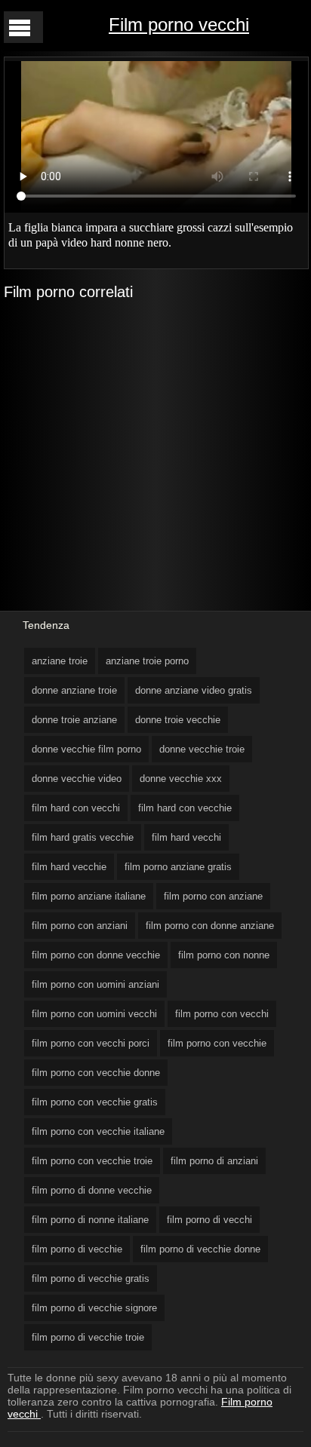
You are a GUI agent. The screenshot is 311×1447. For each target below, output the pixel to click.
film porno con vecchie (217, 1043)
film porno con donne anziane (210, 925)
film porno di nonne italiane (90, 1219)
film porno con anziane (213, 896)
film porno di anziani (214, 1160)
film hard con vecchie (185, 808)
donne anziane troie (74, 690)
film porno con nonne (223, 955)
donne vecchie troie (202, 749)
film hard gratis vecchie (83, 837)
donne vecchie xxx (181, 778)
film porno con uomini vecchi (94, 1013)
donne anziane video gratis (193, 690)
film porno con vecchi (222, 1013)
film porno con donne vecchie (96, 955)
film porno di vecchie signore (94, 1308)
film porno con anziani (80, 925)
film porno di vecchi (209, 1219)
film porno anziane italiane (89, 896)
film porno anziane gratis (178, 866)
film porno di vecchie (77, 1249)
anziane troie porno (147, 661)
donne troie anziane (74, 719)
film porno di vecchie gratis (90, 1278)
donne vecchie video (77, 778)
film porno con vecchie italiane (98, 1131)
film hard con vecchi (76, 808)
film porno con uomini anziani (95, 984)
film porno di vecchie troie (88, 1337)
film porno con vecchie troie (92, 1160)
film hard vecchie (69, 866)
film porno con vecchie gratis (95, 1102)
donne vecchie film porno (86, 749)
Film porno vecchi (179, 24)
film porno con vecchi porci (90, 1043)
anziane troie (60, 661)
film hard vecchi (186, 837)
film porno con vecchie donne (96, 1072)
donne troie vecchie (177, 719)
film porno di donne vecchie (92, 1190)
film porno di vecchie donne (200, 1249)
